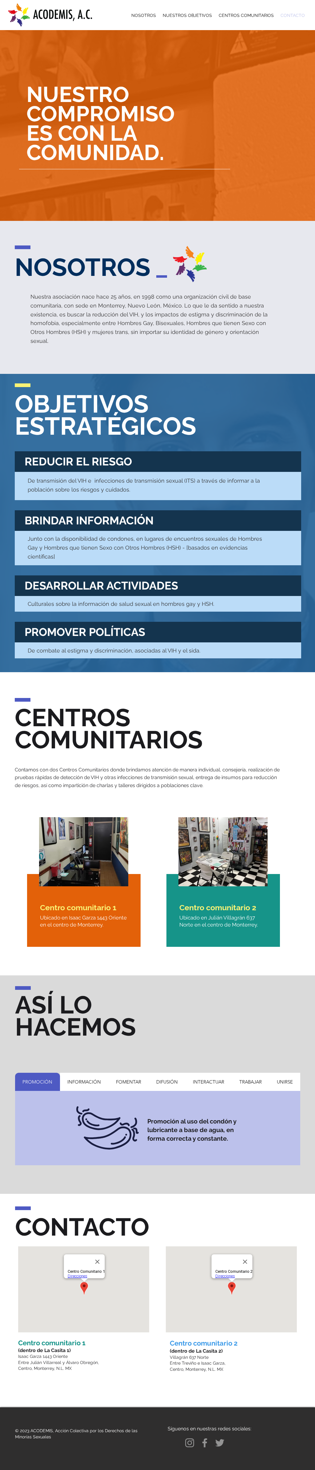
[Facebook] (205, 1443)
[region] (83, 889)
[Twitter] (220, 1443)
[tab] (37, 1082)
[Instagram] (190, 1443)
